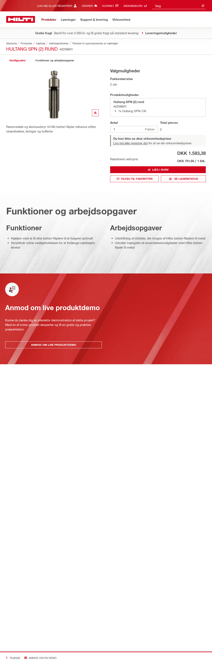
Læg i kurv (160, 169)
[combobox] (179, 5)
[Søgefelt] (203, 5)
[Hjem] (20, 19)
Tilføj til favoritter (137, 178)
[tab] (17, 60)
